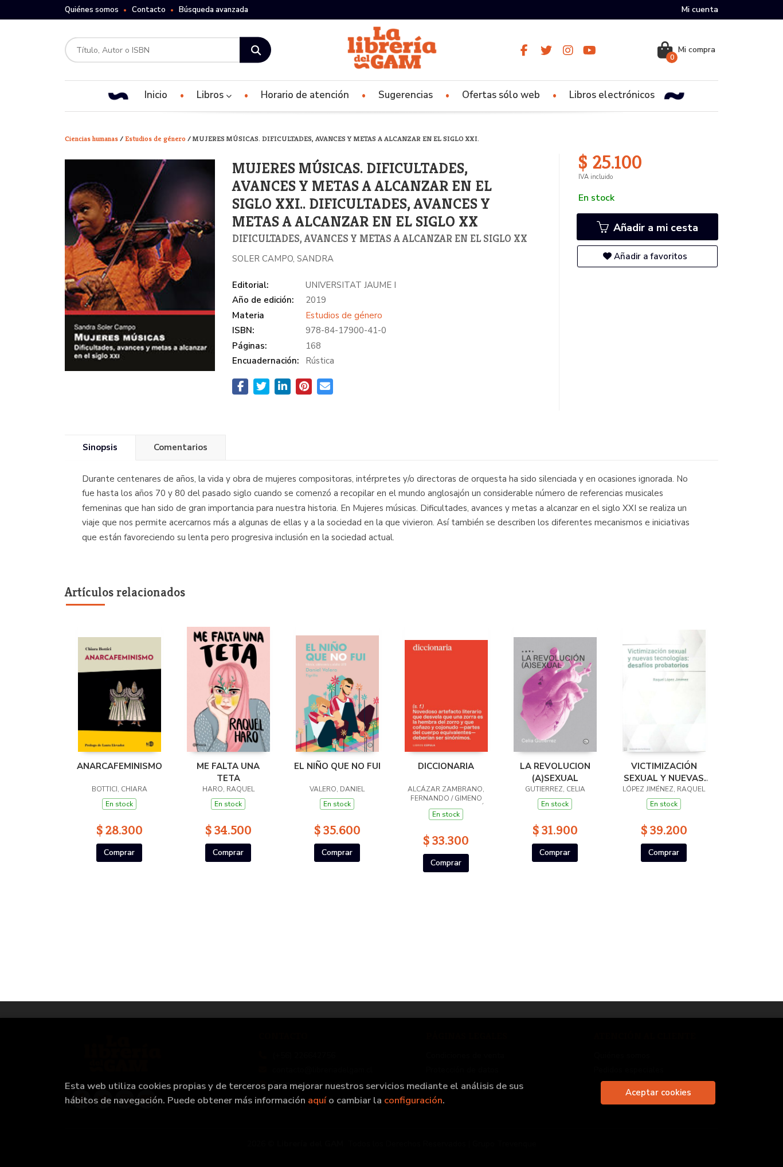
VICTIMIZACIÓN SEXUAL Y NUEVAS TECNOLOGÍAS (664, 771)
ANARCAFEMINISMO (119, 766)
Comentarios (181, 447)
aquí (317, 1100)
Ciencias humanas (92, 138)
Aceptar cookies (658, 1092)
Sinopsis (100, 447)
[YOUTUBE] (589, 50)
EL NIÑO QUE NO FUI (337, 766)
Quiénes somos (92, 10)
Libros (211, 95)
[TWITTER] (546, 50)
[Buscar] (255, 50)
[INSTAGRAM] (567, 50)
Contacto (149, 10)
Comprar (119, 852)
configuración (413, 1100)
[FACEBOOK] (524, 50)
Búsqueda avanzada (213, 10)
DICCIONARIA (446, 766)
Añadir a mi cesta (654, 228)
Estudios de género (156, 138)
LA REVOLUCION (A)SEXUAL (555, 771)
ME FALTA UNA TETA (228, 771)
